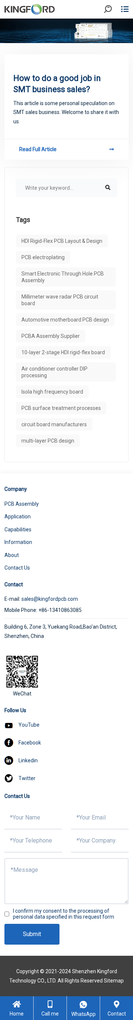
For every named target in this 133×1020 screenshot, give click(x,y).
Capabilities (17, 529)
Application (17, 516)
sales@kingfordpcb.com (49, 599)
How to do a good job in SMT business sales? (57, 84)
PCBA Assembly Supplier (50, 336)
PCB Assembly (21, 504)
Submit (32, 934)
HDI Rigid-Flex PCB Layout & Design (61, 241)
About (11, 555)
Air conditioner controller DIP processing (54, 372)
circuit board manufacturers (54, 424)
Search (114, 29)
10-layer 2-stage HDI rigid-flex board (63, 352)
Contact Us (17, 568)
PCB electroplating (43, 257)
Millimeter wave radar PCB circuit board (59, 300)
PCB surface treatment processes (61, 408)
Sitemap (114, 981)
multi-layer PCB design (47, 441)
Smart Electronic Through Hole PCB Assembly (62, 277)
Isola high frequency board (52, 392)
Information (18, 542)
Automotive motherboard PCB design (65, 320)
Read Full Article (38, 149)
